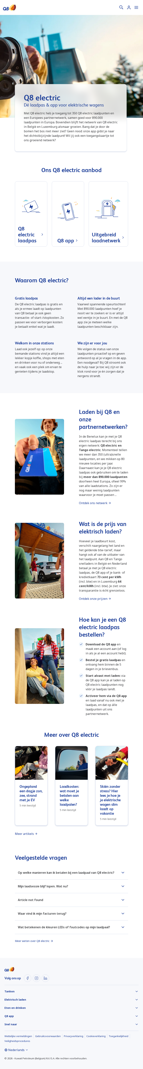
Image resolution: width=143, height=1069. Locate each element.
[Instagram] (36, 978)
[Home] (9, 7)
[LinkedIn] (45, 978)
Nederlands (16, 1050)
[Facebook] (27, 978)
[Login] (129, 7)
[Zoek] (121, 7)
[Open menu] (136, 7)
